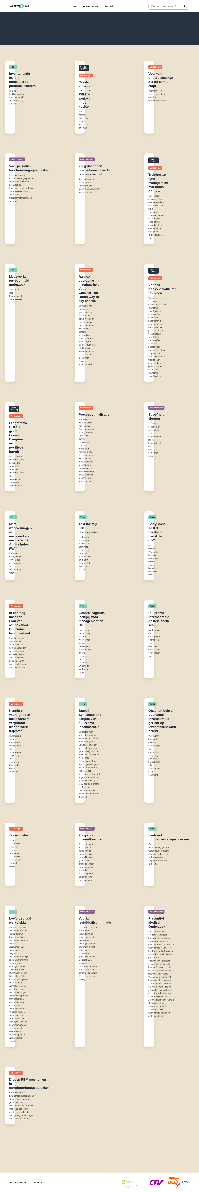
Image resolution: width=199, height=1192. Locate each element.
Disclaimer (38, 1182)
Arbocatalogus (90, 6)
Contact (109, 6)
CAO (75, 6)
